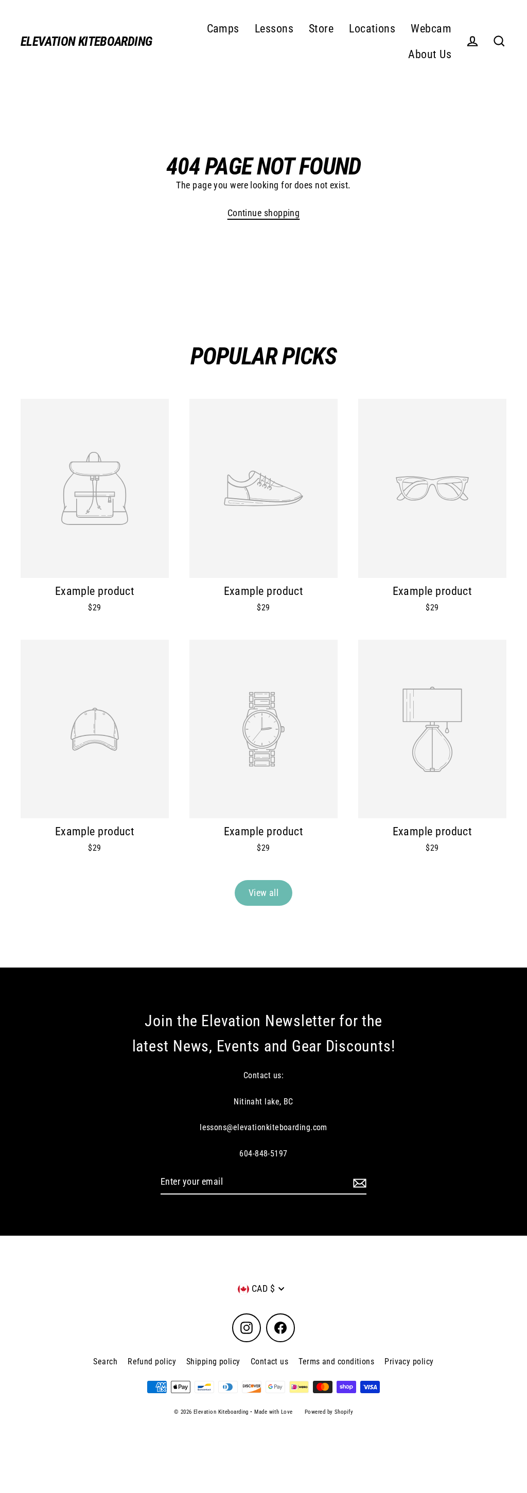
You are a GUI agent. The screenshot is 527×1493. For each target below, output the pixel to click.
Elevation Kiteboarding (86, 41)
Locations (372, 28)
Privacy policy (408, 1361)
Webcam (431, 28)
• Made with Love (271, 1412)
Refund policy (152, 1361)
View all (264, 892)
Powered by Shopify (329, 1412)
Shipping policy (213, 1361)
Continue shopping (263, 212)
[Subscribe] (358, 1182)
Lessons (274, 28)
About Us (429, 54)
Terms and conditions (336, 1361)
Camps (223, 28)
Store (321, 28)
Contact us (270, 1361)
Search (105, 1361)
